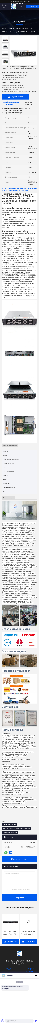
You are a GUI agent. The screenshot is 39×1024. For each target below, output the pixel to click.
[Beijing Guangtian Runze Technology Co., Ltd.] (19, 953)
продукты (10, 28)
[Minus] (36, 975)
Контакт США (4, 6)
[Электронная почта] (10, 852)
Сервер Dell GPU (22, 28)
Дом (3, 28)
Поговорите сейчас (19, 859)
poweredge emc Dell (10, 832)
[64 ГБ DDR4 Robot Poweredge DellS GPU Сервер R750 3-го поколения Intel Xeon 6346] (23, 50)
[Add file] (2, 1020)
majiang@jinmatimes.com (21, 1)
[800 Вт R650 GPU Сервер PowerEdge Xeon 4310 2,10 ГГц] (28, 922)
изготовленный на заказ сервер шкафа (16, 828)
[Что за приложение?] (6, 852)
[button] (6, 64)
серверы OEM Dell (9, 824)
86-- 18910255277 (18, 3)
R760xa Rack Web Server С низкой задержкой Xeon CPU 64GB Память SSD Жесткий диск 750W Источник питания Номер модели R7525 (9, 933)
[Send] (36, 1020)
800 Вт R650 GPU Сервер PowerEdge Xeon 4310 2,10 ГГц (28, 933)
